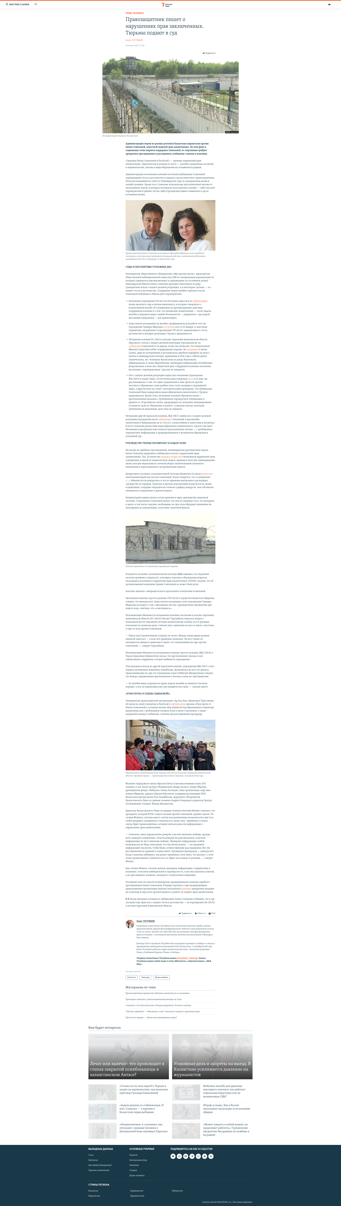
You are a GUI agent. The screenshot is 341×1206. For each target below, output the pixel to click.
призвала (186, 889)
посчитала (169, 327)
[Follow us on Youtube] (173, 1156)
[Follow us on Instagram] (179, 1156)
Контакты (93, 1160)
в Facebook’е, (183, 958)
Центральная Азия (138, 1160)
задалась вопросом (171, 457)
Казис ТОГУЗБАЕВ (134, 40)
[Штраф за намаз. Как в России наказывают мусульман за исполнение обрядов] (186, 1112)
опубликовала (178, 704)
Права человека (135, 13)
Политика (134, 1165)
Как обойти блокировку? (100, 1165)
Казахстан (93, 1191)
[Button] (209, 53)
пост (190, 379)
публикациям (200, 301)
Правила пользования (98, 1170)
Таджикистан (136, 1191)
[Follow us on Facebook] (185, 1156)
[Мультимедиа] (330, 4)
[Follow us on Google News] (204, 1156)
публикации (165, 419)
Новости (133, 1155)
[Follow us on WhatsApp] (198, 1156)
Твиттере (193, 958)
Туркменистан (137, 1196)
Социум (133, 1170)
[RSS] (210, 1156)
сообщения (135, 346)
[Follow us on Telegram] (191, 1156)
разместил (207, 474)
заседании (193, 349)
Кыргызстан (94, 1196)
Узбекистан (177, 1191)
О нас (91, 1155)
